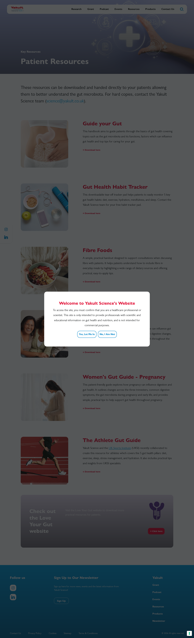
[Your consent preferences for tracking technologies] (189, 633)
